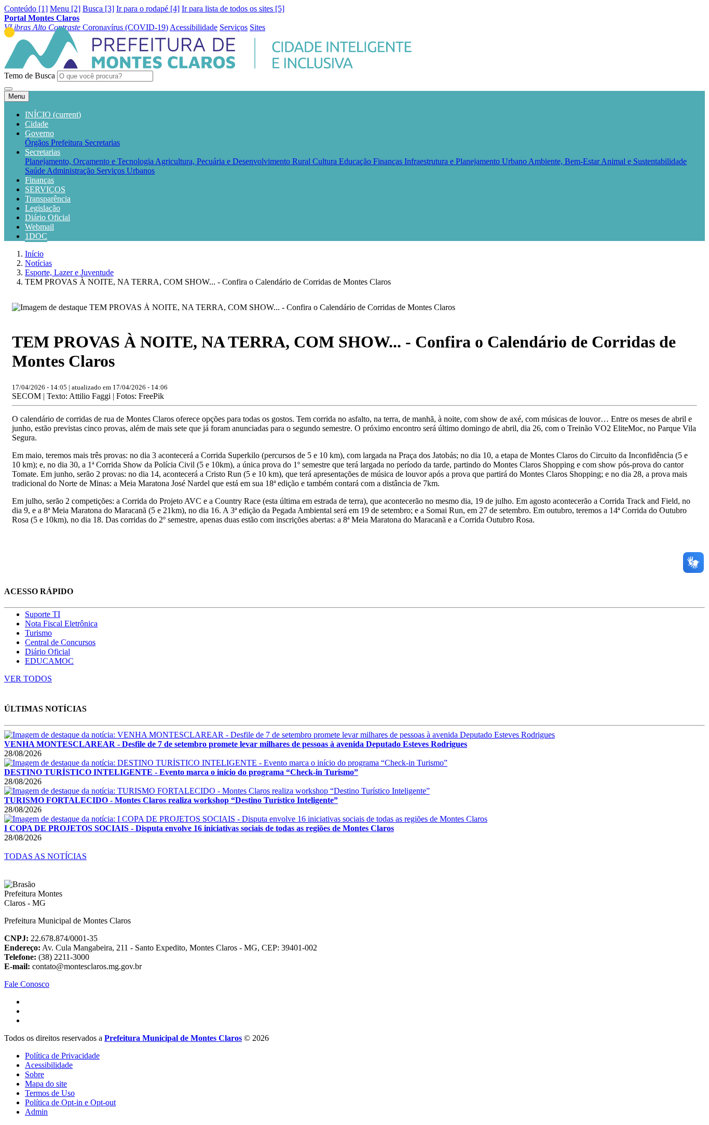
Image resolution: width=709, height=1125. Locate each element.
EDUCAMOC (49, 661)
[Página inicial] (208, 65)
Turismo (38, 632)
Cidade (36, 123)
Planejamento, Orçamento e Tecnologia (90, 161)
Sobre (34, 1074)
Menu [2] (65, 8)
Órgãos (38, 142)
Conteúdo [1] (26, 8)
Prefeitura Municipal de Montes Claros (173, 1038)
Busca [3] (98, 8)
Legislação (42, 208)
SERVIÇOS (45, 189)
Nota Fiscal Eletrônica (61, 623)
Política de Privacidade (62, 1055)
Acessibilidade (49, 1065)
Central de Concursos (60, 642)
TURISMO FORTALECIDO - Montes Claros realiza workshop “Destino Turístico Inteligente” (171, 800)
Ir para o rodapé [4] (148, 8)
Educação (356, 161)
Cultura (325, 161)
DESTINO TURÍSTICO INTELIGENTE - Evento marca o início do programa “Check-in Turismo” (181, 772)
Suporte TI (42, 614)
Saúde (36, 170)
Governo (39, 133)
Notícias (38, 263)
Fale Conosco (26, 984)
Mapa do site (46, 1083)
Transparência (48, 198)
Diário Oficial (47, 217)
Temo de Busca (29, 75)
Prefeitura (68, 142)
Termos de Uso (50, 1093)
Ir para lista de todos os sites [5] (233, 8)
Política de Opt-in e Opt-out (70, 1102)
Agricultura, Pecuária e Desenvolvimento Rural (233, 161)
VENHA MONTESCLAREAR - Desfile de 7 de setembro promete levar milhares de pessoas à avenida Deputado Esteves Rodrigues (235, 744)
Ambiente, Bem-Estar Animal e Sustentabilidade (607, 161)
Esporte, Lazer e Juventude (69, 272)
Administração (72, 170)
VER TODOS (28, 678)
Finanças (388, 161)
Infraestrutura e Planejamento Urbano (466, 161)
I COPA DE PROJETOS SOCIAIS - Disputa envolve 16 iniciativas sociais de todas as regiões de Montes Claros (199, 828)
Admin (36, 1111)
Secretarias (102, 142)
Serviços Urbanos (126, 170)
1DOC (36, 236)
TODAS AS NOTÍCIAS (45, 856)
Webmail (39, 226)
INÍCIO (53, 114)
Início (34, 253)
